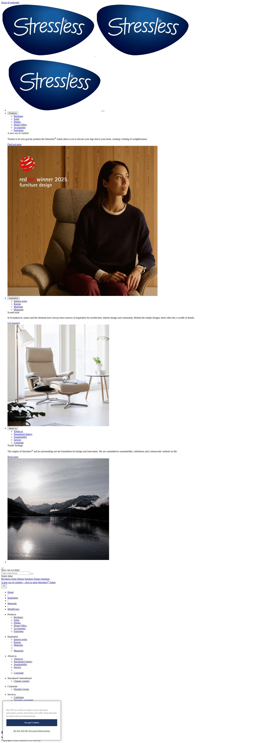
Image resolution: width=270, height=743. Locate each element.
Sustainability (20, 437)
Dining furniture (25, 579)
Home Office (20, 124)
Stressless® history (23, 434)
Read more (13, 457)
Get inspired (14, 323)
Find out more (14, 144)
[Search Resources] (32, 573)
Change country (22, 681)
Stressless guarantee (23, 700)
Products (13, 113)
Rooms (17, 304)
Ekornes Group (21, 689)
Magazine (18, 309)
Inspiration (13, 298)
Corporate (19, 442)
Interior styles (20, 301)
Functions (18, 130)
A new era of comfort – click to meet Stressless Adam (28, 582)
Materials (18, 306)
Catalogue (19, 697)
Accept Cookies (31, 722)
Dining (17, 122)
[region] (31, 720)
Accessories (19, 127)
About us (13, 428)
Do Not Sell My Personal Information (32, 731)
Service (17, 439)
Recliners (18, 116)
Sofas (16, 119)
